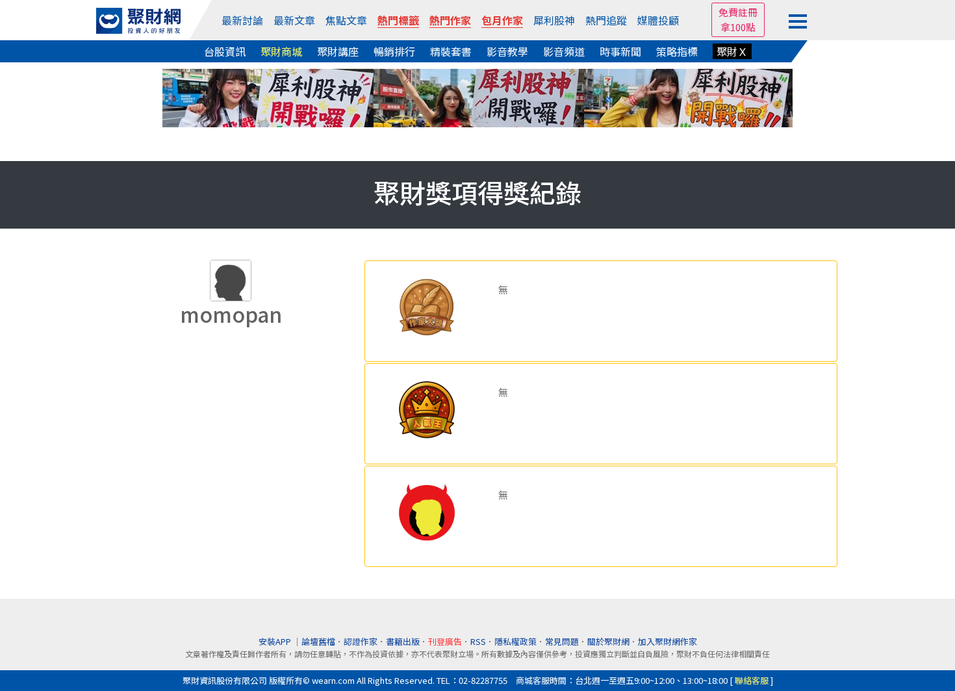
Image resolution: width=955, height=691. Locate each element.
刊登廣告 (445, 641)
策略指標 (677, 51)
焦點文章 (346, 20)
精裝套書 (451, 51)
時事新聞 (620, 51)
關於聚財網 (608, 641)
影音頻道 (564, 51)
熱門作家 (450, 20)
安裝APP (276, 641)
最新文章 (294, 20)
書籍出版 (403, 641)
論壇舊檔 (318, 641)
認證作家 (360, 641)
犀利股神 (554, 20)
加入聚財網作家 (667, 641)
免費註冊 (738, 12)
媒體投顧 (658, 20)
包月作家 (502, 20)
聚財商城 (281, 51)
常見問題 (562, 641)
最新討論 (242, 20)
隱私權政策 (515, 641)
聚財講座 (338, 51)
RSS (478, 641)
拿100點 (738, 27)
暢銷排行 (394, 51)
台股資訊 (225, 51)
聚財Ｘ (732, 51)
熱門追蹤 (606, 20)
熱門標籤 (398, 20)
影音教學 (507, 51)
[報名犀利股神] (477, 96)
